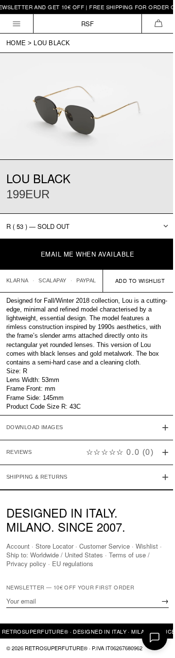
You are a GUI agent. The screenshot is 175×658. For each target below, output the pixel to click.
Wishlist (147, 546)
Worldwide (48, 554)
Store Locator (54, 546)
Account (18, 546)
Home (16, 43)
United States (88, 554)
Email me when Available (88, 254)
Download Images (34, 423)
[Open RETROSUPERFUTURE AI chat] (154, 637)
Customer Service (104, 546)
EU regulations (72, 563)
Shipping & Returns (37, 472)
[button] (158, 23)
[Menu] (17, 23)
